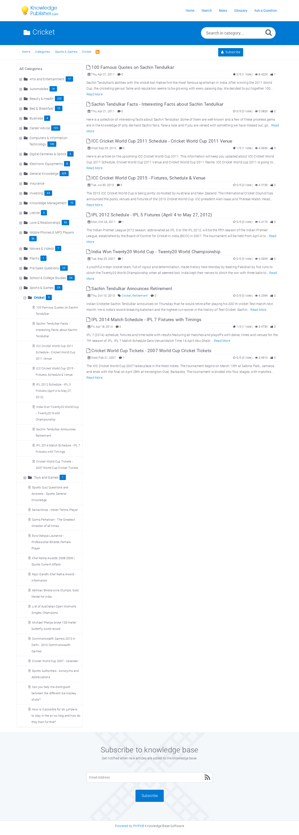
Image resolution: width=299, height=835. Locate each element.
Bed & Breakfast (42, 108)
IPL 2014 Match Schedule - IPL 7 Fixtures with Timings (145, 319)
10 (58, 108)
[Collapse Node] (21, 288)
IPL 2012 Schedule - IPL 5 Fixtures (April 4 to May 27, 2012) (53, 391)
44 (48, 193)
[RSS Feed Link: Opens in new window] (97, 51)
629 (64, 173)
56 (33, 238)
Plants (34, 258)
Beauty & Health (42, 99)
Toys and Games (46, 477)
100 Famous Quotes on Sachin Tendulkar (132, 67)
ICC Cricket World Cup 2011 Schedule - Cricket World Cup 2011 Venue (55, 352)
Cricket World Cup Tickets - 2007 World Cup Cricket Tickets (150, 350)
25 (63, 268)
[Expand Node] (21, 79)
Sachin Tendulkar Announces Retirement (131, 288)
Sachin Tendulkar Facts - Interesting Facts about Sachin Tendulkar (56, 330)
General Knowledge (44, 173)
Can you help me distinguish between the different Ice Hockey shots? (54, 693)
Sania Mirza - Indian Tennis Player (55, 510)
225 (59, 98)
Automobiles (39, 89)
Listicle (35, 213)
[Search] (268, 32)
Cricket (86, 51)
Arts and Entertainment (47, 79)
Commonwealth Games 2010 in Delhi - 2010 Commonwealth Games (53, 645)
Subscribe (232, 52)
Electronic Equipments (46, 164)
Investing (36, 193)
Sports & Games (66, 51)
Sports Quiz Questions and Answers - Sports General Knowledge (50, 494)
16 (53, 88)
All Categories (30, 69)
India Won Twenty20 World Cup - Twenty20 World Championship (57, 413)
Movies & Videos (42, 248)
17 (69, 79)
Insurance (37, 183)
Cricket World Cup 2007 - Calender (55, 661)
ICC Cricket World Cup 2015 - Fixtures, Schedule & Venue (147, 178)
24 (58, 287)
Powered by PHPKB (129, 826)
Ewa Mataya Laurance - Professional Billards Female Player (51, 542)
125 (55, 128)
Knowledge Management (48, 203)
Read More (94, 94)
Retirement (140, 295)
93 (65, 222)
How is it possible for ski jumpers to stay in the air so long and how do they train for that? (56, 716)
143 (52, 144)
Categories (42, 51)
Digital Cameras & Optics (48, 154)
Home (26, 51)
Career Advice (40, 128)
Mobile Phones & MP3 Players (52, 232)
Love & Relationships (45, 223)
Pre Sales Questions (44, 268)
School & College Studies (48, 278)
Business (36, 118)
